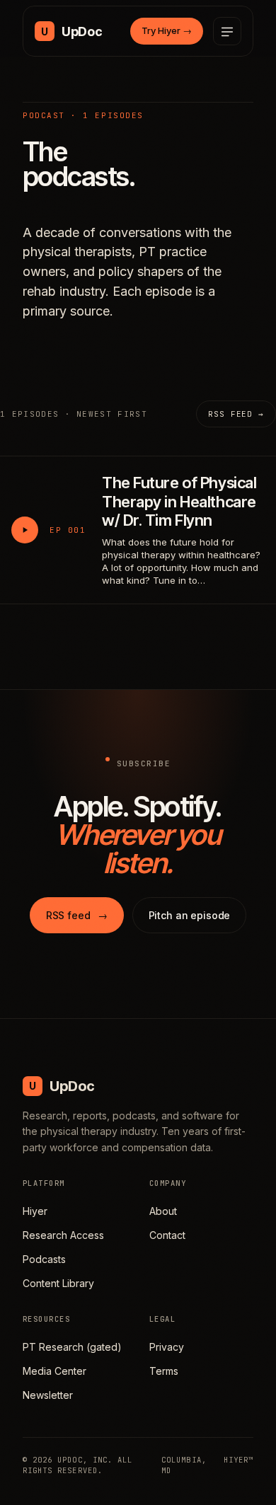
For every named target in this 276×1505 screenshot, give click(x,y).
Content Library (58, 1283)
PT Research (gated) (72, 1347)
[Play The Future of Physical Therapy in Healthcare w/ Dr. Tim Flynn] (24, 530)
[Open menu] (227, 31)
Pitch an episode (190, 915)
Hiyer (35, 1211)
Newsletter (48, 1395)
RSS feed (77, 915)
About (163, 1211)
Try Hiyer (167, 30)
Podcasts (44, 1259)
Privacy (166, 1347)
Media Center (54, 1371)
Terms (163, 1371)
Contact (167, 1235)
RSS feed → (236, 414)
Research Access (63, 1235)
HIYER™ (238, 1460)
